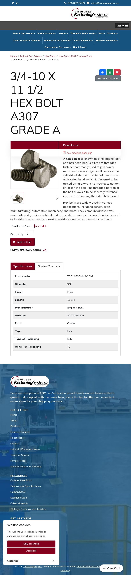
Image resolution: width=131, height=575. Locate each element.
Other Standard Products (26, 40)
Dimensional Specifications (25, 486)
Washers (112, 33)
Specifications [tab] (22, 266)
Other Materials (19, 503)
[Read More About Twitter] (13, 3)
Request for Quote (108, 78)
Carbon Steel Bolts (21, 480)
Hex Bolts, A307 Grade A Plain (75, 56)
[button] (122, 25)
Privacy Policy (18, 460)
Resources (16, 437)
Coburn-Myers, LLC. (32, 566)
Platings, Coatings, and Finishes (28, 509)
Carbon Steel (17, 491)
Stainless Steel (18, 497)
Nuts (101, 33)
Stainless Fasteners (106, 40)
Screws (62, 33)
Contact (15, 443)
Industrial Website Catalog (89, 566)
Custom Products (20, 432)
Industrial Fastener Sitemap (26, 466)
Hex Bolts (50, 56)
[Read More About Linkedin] (17, 3)
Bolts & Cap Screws (23, 33)
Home (13, 56)
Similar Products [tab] (49, 266)
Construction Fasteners (56, 47)
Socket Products (46, 33)
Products (15, 426)
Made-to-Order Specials (57, 40)
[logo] (89, 13)
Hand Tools (79, 47)
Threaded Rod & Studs (82, 33)
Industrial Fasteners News (25, 449)
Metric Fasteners (83, 40)
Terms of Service (20, 455)
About (13, 420)
